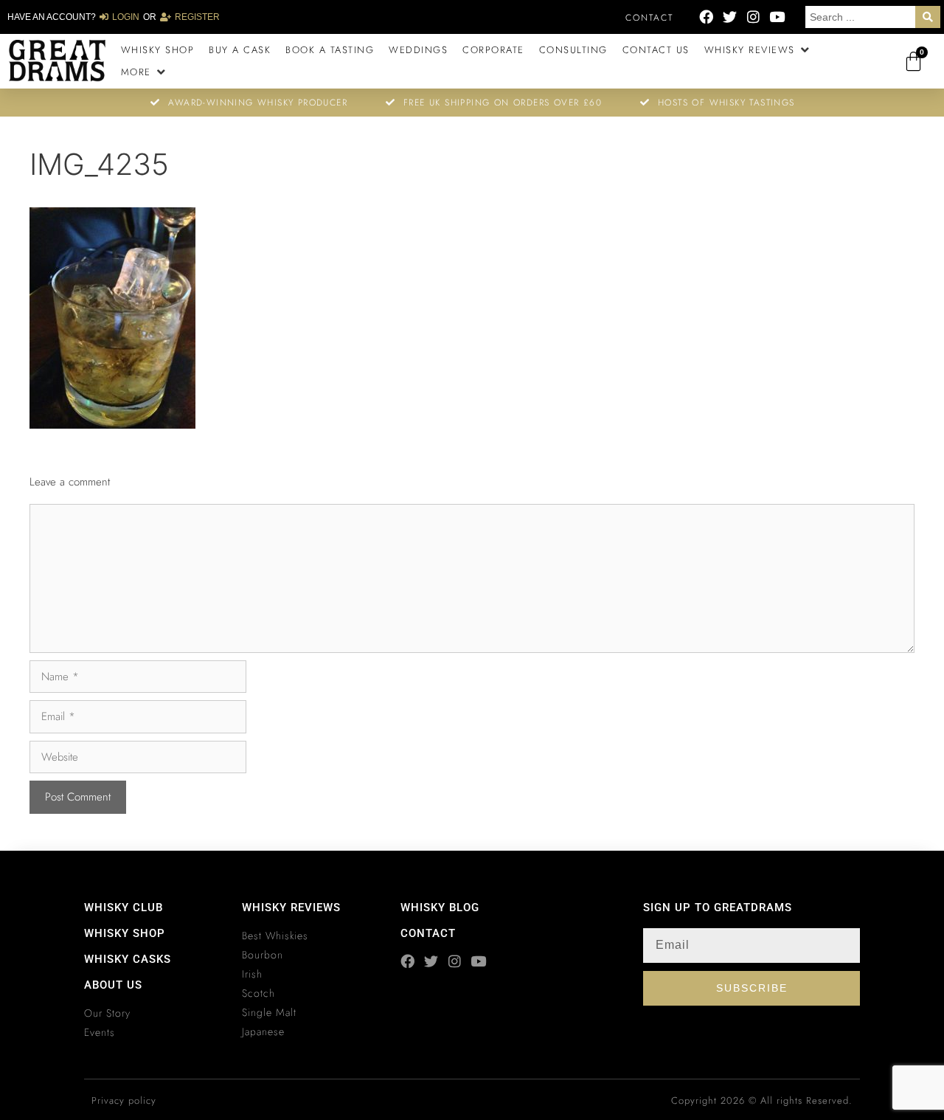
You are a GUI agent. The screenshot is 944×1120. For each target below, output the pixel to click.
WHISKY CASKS (127, 959)
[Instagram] (753, 17)
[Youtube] (777, 17)
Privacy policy (123, 1100)
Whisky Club (123, 907)
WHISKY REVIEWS (291, 907)
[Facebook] (706, 17)
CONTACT (428, 933)
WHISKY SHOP (124, 933)
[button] (758, 50)
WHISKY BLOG (439, 907)
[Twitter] (730, 17)
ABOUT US (113, 985)
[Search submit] (927, 17)
